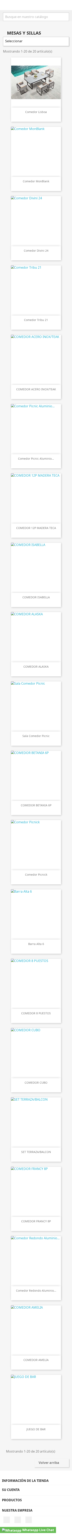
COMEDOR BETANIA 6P (36, 805)
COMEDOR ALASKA (36, 666)
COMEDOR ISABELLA (36, 597)
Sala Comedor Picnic (36, 736)
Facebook (6, 1520)
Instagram (17, 1520)
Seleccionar (35, 41)
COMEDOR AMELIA (36, 1360)
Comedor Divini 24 (36, 250)
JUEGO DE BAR (36, 1429)
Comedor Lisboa (36, 112)
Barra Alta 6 (36, 944)
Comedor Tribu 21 (36, 320)
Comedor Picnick (36, 874)
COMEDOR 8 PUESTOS (36, 1013)
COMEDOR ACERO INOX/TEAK (36, 389)
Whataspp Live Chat (37, 1530)
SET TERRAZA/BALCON (36, 1152)
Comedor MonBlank (36, 181)
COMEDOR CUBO (36, 1082)
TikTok (28, 1520)
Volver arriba (51, 1463)
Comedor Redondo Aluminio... (36, 1290)
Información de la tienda (25, 1480)
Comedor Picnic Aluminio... (36, 458)
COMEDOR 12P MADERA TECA (36, 528)
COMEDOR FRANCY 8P (36, 1221)
